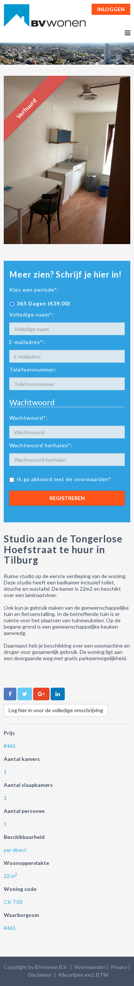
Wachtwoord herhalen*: (41, 445)
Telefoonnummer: (33, 369)
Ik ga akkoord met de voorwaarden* (64, 479)
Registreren (67, 498)
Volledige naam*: (31, 314)
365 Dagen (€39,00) (43, 303)
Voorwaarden (89, 967)
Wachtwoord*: (28, 418)
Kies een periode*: (34, 289)
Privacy (119, 967)
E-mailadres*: (27, 342)
